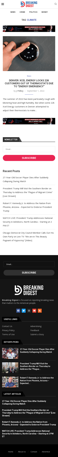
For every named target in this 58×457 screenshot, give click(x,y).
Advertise (46, 451)
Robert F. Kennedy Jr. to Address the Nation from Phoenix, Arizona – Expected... (37, 380)
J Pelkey (19, 90)
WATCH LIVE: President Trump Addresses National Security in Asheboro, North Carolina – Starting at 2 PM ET (28, 222)
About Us (22, 451)
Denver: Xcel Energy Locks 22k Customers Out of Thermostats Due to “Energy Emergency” (29, 83)
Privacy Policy (8, 330)
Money (45, 12)
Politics (33, 12)
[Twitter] (24, 311)
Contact (34, 451)
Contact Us (7, 326)
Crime (22, 12)
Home (10, 451)
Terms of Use (8, 334)
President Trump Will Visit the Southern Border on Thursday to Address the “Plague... (35, 366)
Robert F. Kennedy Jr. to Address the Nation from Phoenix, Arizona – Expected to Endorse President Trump (27, 207)
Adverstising (35, 326)
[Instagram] (29, 311)
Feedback (34, 330)
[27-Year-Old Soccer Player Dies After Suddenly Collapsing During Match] (10, 353)
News (12, 12)
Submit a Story (37, 334)
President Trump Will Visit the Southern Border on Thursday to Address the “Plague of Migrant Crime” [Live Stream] (28, 192)
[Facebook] (18, 311)
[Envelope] (34, 311)
